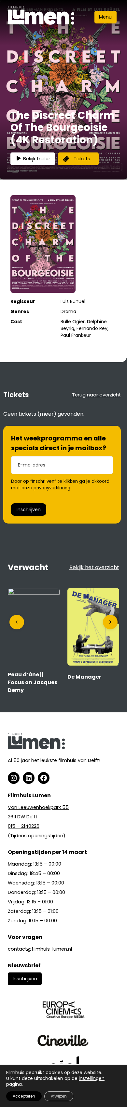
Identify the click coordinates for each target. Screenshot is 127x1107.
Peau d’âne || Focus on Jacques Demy (32, 682)
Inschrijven (29, 509)
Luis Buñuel (73, 301)
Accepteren (24, 1096)
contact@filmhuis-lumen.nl (40, 949)
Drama (68, 311)
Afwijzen (59, 1096)
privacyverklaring (52, 488)
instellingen (92, 1078)
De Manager (84, 677)
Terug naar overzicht (96, 395)
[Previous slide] (16, 622)
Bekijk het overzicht (94, 567)
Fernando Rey (92, 328)
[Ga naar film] (34, 593)
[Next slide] (110, 622)
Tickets (82, 158)
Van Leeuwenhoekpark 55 (38, 807)
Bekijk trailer (36, 158)
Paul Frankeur (76, 335)
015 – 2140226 (23, 826)
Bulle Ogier (73, 321)
